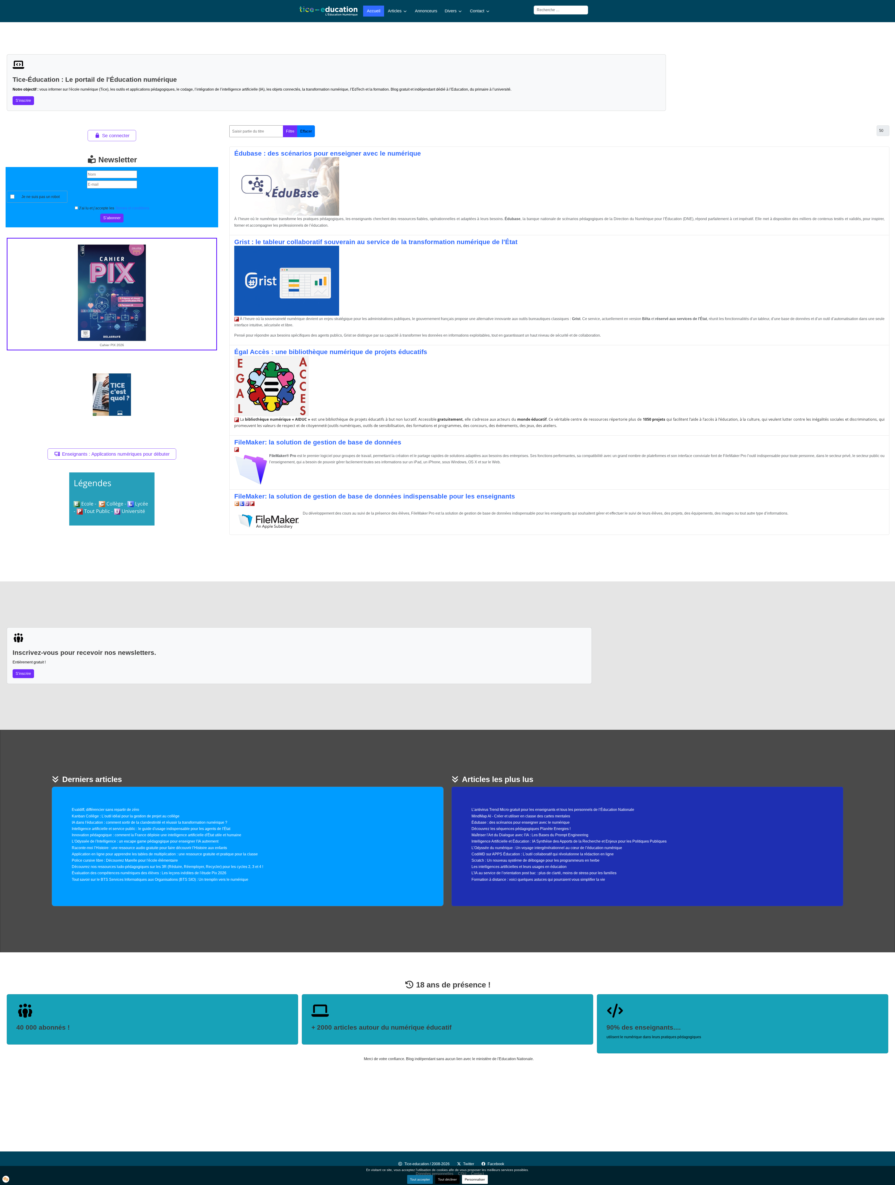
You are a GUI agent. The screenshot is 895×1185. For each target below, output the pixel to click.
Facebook (496, 1164)
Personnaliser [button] (475, 1179)
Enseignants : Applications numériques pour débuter (116, 454)
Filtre (290, 131)
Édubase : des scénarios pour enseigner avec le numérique (327, 153)
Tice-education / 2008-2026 (427, 1164)
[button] (5, 1179)
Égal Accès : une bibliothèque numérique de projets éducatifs (330, 351)
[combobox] (561, 10)
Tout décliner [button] (447, 1179)
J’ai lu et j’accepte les (113, 208)
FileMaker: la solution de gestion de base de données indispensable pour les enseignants (374, 496)
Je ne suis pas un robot (40, 197)
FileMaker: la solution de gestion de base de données (317, 442)
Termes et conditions (132, 208)
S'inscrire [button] (23, 100)
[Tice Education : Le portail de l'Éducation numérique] (328, 11)
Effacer (306, 131)
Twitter (468, 1164)
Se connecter (116, 135)
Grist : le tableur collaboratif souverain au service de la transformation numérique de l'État (375, 242)
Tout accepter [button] (420, 1179)
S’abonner (111, 218)
